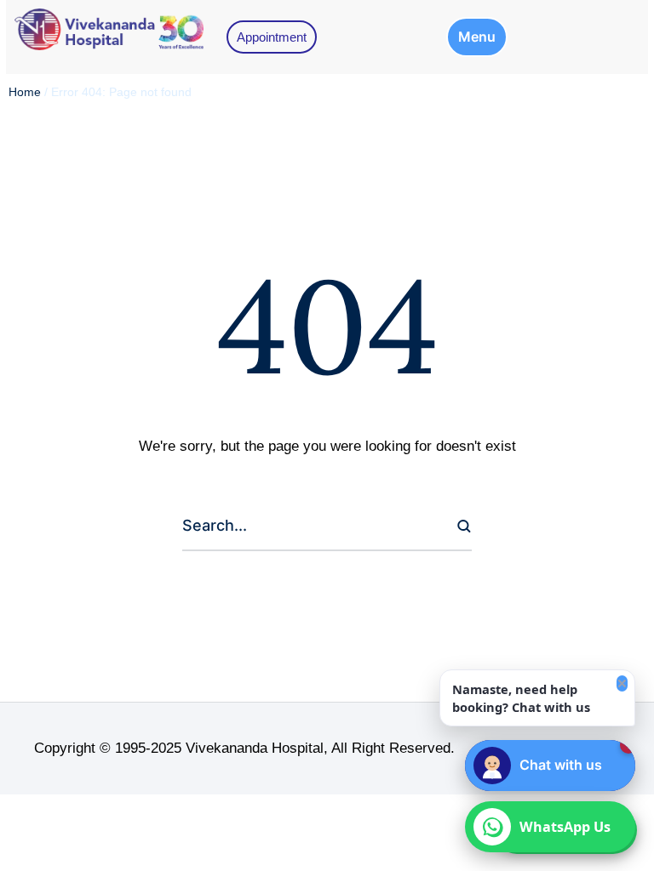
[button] (477, 37)
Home (25, 92)
